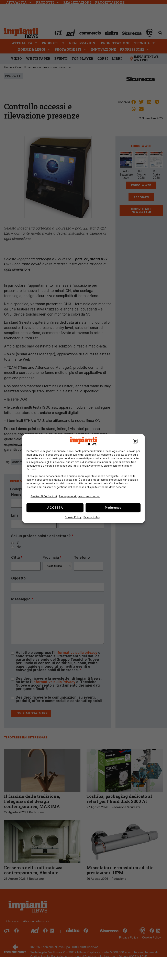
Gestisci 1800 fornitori (44, 496)
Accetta (55, 507)
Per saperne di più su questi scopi (79, 496)
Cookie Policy (73, 517)
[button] (135, 441)
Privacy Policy (92, 517)
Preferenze (113, 508)
